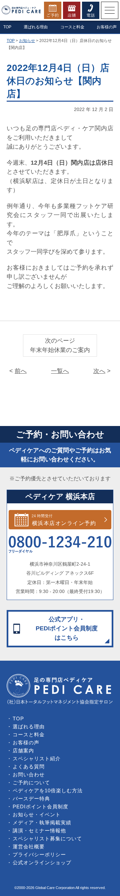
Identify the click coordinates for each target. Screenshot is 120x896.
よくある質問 (29, 766)
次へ (99, 371)
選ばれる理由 (36, 27)
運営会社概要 (29, 846)
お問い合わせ (29, 774)
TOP (18, 718)
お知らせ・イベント (37, 814)
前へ (21, 371)
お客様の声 (107, 27)
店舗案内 (23, 750)
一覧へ (60, 371)
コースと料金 (72, 27)
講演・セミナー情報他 (39, 830)
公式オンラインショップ (42, 862)
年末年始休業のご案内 (60, 350)
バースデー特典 (31, 798)
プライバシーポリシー (39, 854)
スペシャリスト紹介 (37, 758)
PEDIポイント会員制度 (40, 806)
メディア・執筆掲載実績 (42, 822)
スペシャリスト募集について (47, 838)
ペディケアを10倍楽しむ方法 (48, 790)
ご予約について (31, 782)
